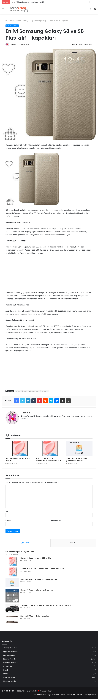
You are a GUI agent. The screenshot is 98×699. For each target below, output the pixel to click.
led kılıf (18, 391)
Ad (7, 511)
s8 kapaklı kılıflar (34, 391)
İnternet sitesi (56, 520)
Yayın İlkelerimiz (53, 695)
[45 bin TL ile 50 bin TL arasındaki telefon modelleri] (49, 448)
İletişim (79, 695)
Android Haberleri (9, 648)
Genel (5, 670)
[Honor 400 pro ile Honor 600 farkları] (18, 448)
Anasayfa (10, 21)
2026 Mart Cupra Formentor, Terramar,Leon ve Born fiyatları (46, 605)
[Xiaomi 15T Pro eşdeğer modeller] (12, 619)
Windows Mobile (9, 681)
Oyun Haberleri (9, 677)
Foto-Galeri (7, 666)
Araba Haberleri (9, 655)
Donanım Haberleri (10, 663)
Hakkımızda (71, 695)
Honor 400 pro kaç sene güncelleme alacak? (27, 2)
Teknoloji (13, 44)
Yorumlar (73, 543)
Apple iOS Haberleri (10, 651)
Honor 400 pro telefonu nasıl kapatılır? (37, 590)
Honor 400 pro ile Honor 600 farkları (17, 459)
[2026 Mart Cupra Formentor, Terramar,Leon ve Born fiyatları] (12, 608)
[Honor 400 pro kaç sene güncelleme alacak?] (79, 448)
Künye (63, 695)
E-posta (9, 520)
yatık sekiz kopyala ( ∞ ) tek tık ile (19, 551)
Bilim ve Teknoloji (22, 21)
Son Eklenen (26, 543)
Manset (24, 391)
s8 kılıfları (45, 391)
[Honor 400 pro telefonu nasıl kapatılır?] (12, 595)
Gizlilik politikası (90, 695)
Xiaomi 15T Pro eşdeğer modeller (34, 616)
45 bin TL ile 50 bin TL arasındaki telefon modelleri (48, 459)
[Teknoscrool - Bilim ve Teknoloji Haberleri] (19, 9)
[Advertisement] (49, 274)
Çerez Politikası (40, 695)
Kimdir (5, 674)
